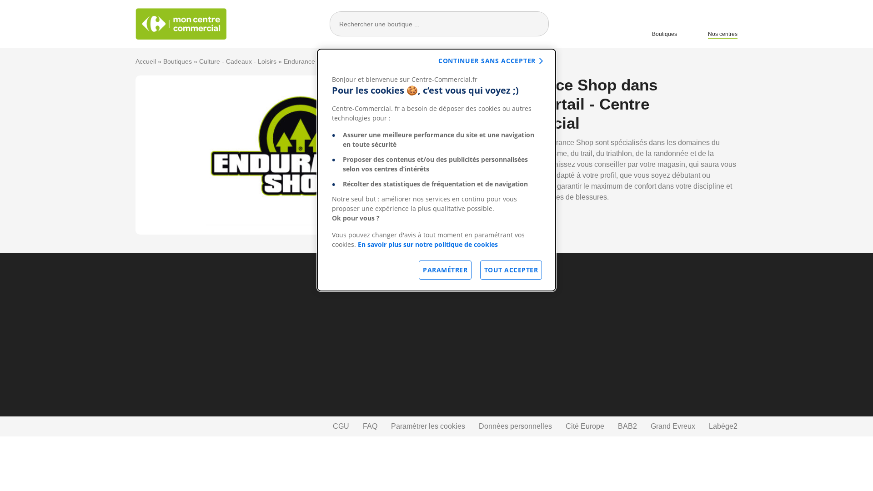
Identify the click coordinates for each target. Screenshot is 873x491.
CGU (341, 426)
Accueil (145, 61)
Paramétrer (445, 270)
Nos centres (723, 34)
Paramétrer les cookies (428, 426)
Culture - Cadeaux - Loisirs (237, 61)
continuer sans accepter (487, 60)
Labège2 (723, 426)
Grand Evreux (673, 426)
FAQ (370, 426)
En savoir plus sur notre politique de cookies (428, 244)
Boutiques (664, 34)
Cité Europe (585, 426)
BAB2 (627, 426)
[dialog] (436, 170)
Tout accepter (511, 270)
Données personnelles (515, 426)
